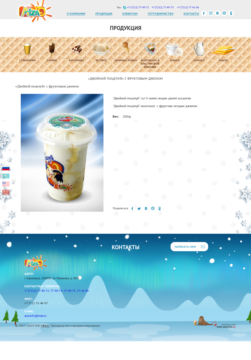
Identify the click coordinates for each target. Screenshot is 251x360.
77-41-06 (83, 290)
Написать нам (185, 246)
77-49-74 (56, 290)
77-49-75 (70, 290)
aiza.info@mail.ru (35, 315)
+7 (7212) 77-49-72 (36, 290)
